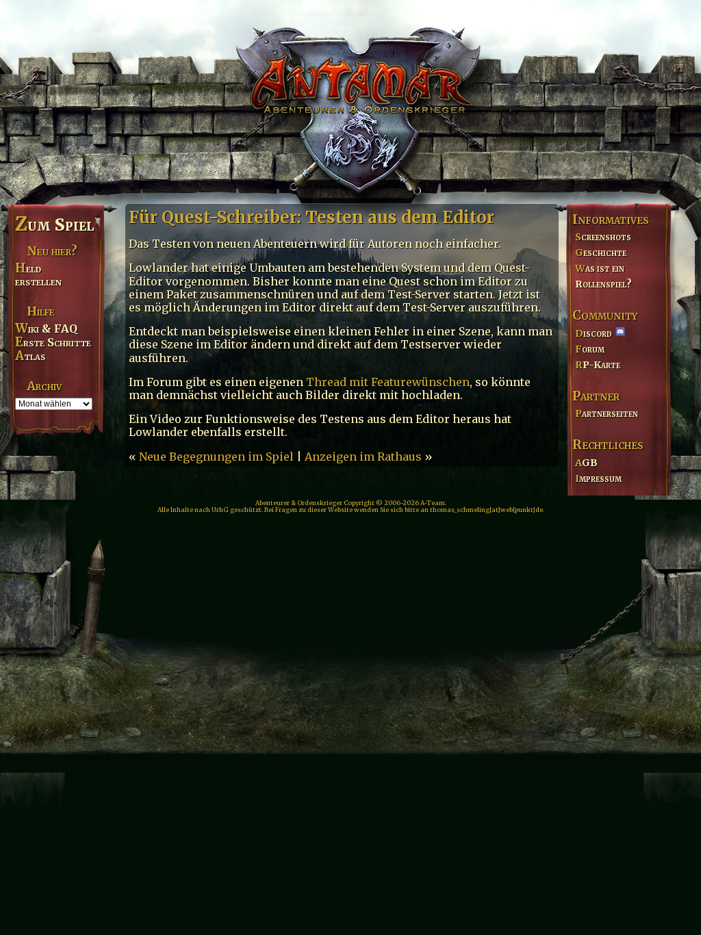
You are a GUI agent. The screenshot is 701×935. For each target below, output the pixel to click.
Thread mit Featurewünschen (388, 382)
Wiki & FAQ (46, 328)
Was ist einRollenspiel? (603, 276)
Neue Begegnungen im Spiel (216, 456)
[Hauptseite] (350, 100)
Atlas (30, 356)
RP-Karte (597, 365)
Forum (589, 349)
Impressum (598, 478)
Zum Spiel (54, 224)
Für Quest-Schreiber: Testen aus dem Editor (311, 217)
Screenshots (603, 237)
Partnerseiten (606, 413)
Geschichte (600, 252)
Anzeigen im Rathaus (363, 456)
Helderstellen (38, 274)
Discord (593, 333)
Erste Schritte (53, 342)
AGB (586, 463)
